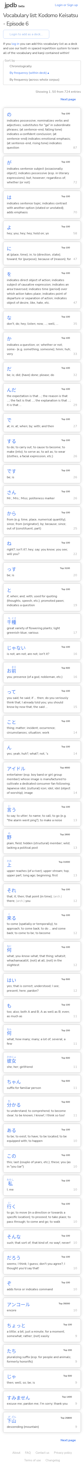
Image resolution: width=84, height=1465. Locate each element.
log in (15, 44)
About (16, 1453)
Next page (68, 99)
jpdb (11, 5)
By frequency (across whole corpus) (34, 80)
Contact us (42, 1453)
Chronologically (21, 66)
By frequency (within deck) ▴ (29, 73)
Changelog (53, 1460)
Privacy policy (63, 1453)
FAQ (28, 1453)
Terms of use (32, 1460)
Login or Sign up (66, 5)
